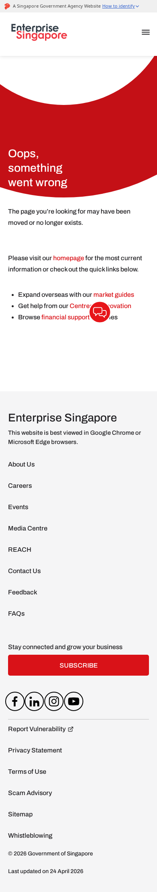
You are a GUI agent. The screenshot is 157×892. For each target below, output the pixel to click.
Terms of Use (27, 771)
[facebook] (14, 703)
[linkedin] (34, 703)
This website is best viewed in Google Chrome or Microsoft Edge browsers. (74, 437)
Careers (20, 485)
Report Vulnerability (37, 729)
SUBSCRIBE (79, 665)
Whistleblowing (30, 835)
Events (18, 507)
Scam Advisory (30, 792)
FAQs (16, 613)
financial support (66, 317)
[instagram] (54, 703)
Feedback (22, 592)
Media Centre (28, 528)
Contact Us (24, 570)
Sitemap (20, 814)
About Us (21, 464)
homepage (68, 258)
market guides (113, 294)
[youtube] (73, 703)
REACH (19, 549)
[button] (146, 32)
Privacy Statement (35, 750)
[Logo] (39, 34)
